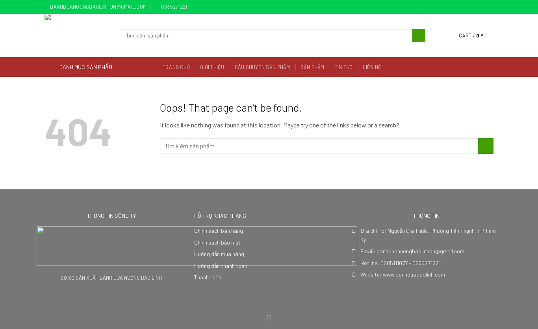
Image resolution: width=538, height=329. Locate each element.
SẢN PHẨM (313, 67)
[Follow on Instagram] (474, 7)
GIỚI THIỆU (212, 67)
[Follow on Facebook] (467, 7)
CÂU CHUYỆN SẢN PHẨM (262, 67)
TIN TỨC (344, 67)
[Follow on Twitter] (482, 7)
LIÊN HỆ (372, 67)
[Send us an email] (489, 7)
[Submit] (418, 35)
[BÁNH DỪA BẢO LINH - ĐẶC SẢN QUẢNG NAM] (77, 35)
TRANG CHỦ (176, 67)
